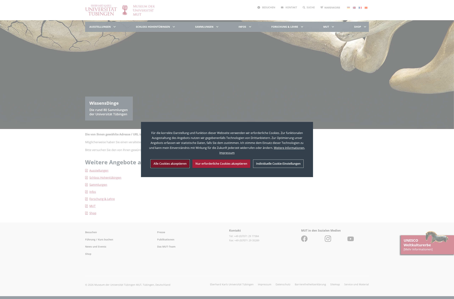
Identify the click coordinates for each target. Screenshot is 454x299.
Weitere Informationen (289, 148)
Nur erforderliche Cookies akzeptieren (221, 164)
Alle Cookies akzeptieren (170, 164)
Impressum (227, 153)
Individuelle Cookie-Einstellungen (278, 164)
